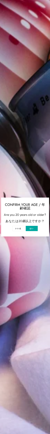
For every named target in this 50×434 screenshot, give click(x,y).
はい (32, 228)
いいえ (18, 228)
